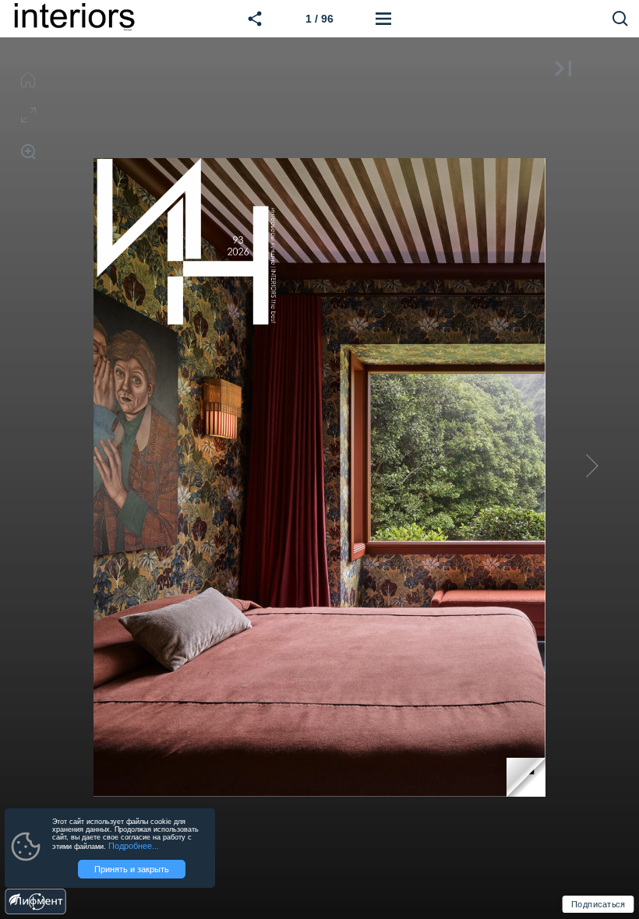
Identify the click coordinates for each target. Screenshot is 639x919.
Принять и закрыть (131, 869)
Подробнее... (133, 845)
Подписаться (598, 904)
